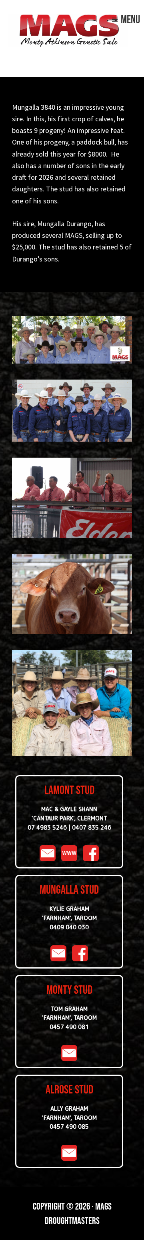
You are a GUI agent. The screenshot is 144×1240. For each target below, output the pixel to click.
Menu (130, 19)
